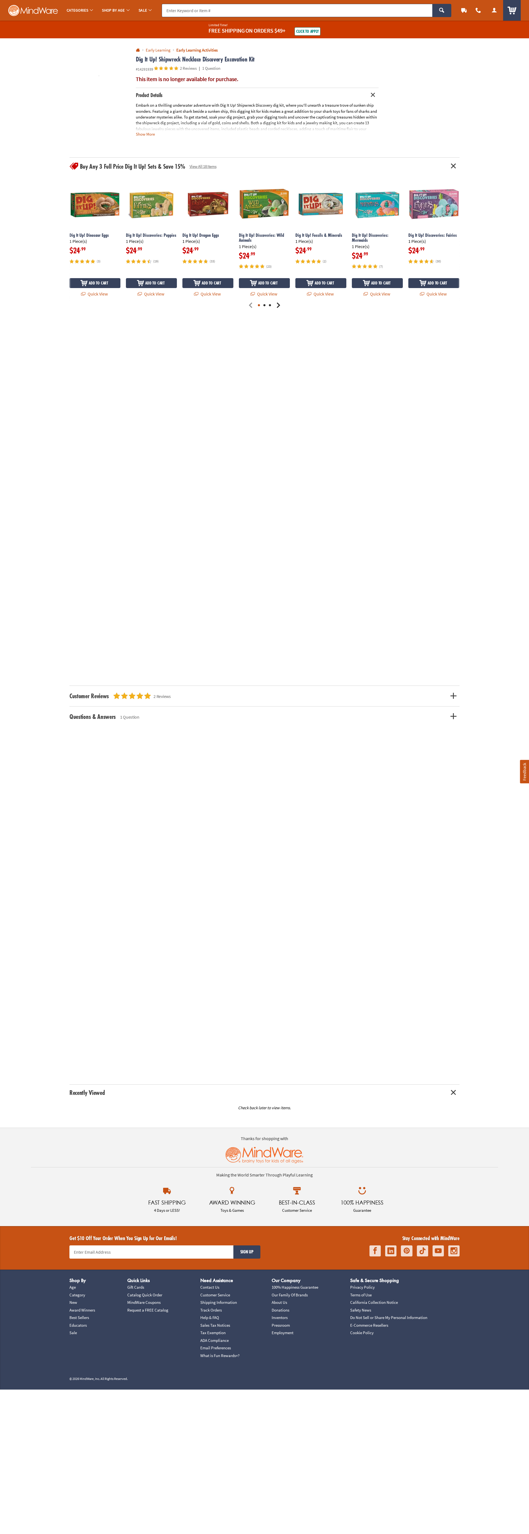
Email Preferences (215, 1347)
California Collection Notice (374, 1302)
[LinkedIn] (390, 1251)
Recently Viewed (87, 1092)
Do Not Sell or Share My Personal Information (388, 1317)
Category (77, 1294)
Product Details (149, 95)
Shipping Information (218, 1302)
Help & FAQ (209, 1317)
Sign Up (246, 1251)
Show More (145, 134)
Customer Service (215, 1294)
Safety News (360, 1310)
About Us (279, 1302)
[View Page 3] (270, 305)
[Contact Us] (478, 10)
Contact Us (209, 1287)
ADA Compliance (214, 1340)
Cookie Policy (362, 1332)
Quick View (97, 294)
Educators (78, 1325)
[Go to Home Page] (138, 50)
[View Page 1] (259, 305)
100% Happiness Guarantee (295, 1287)
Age (72, 1287)
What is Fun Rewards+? (219, 1355)
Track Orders (211, 1310)
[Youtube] (438, 1251)
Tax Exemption (213, 1332)
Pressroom (281, 1325)
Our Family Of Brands (290, 1294)
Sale (73, 1332)
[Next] (278, 305)
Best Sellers (79, 1317)
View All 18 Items (203, 166)
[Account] (494, 10)
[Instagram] (454, 1251)
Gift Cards (135, 1287)
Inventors (280, 1317)
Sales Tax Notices (215, 1325)
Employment (282, 1332)
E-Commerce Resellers (369, 1325)
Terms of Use (361, 1294)
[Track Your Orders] (464, 10)
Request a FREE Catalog (147, 1310)
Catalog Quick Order (144, 1294)
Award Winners (82, 1310)
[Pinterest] (406, 1251)
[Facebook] (375, 1251)
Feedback (524, 771)
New (73, 1302)
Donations (280, 1310)
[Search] (441, 10)
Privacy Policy (362, 1287)
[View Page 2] (264, 305)
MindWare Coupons (144, 1302)
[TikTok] (422, 1251)
